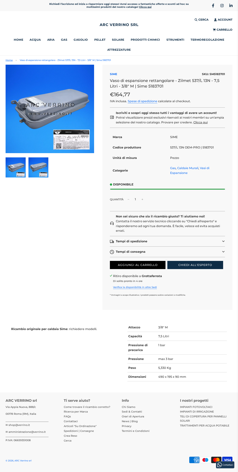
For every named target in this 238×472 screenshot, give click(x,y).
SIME (113, 74)
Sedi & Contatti (132, 411)
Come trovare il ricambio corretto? (87, 407)
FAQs (67, 416)
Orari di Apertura (133, 416)
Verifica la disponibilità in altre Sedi (135, 287)
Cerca (67, 440)
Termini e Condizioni (135, 431)
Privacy (126, 426)
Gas (173, 168)
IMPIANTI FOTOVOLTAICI (196, 407)
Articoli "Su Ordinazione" (80, 426)
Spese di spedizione (142, 101)
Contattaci (71, 421)
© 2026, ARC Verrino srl (18, 460)
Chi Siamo (128, 407)
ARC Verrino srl (119, 24)
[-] (128, 199)
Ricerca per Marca (76, 411)
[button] (167, 241)
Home (18, 39)
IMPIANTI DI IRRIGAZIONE (197, 411)
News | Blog (130, 421)
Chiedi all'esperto (195, 265)
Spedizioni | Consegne (79, 431)
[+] (142, 199)
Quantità (116, 199)
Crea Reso (70, 435)
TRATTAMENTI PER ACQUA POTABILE (204, 425)
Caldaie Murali (187, 168)
